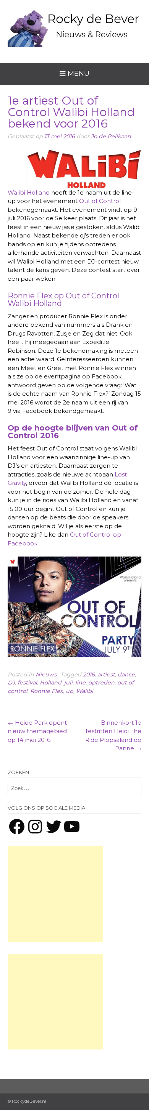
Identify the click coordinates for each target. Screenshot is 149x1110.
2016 (89, 674)
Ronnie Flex (46, 691)
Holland (51, 682)
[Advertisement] (55, 894)
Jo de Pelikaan (111, 136)
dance (126, 674)
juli (68, 682)
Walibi (84, 691)
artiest (106, 674)
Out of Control (100, 201)
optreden (101, 682)
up (69, 691)
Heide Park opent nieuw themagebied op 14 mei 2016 (37, 731)
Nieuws (46, 674)
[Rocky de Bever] (74, 25)
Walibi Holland (29, 192)
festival (27, 682)
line (80, 682)
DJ (11, 682)
